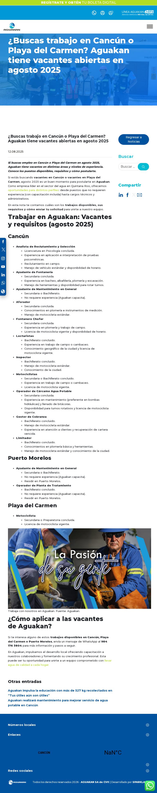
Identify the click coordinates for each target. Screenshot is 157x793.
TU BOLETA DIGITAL (78, 2)
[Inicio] (12, 26)
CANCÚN (78, 753)
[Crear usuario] (110, 13)
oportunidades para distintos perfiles (33, 190)
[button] (143, 166)
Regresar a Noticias (134, 139)
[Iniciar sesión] (102, 13)
